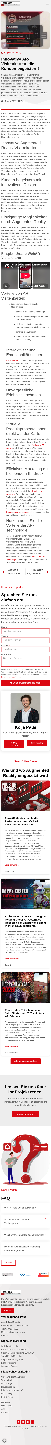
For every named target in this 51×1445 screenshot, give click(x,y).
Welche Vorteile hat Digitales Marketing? (24, 1235)
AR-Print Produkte (14, 361)
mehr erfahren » (12, 865)
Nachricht (6, 654)
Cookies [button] (5, 1412)
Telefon (5, 636)
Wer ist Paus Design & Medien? (20, 1208)
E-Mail (4, 645)
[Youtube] (23, 1422)
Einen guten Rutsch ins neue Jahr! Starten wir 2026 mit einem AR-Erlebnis (25, 1013)
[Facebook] (28, 1422)
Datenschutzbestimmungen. (12, 677)
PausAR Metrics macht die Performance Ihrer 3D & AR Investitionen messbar (22, 821)
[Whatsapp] (32, 1422)
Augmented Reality (12, 53)
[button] (47, 3)
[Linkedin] (18, 1422)
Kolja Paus (25, 727)
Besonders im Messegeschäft (19, 512)
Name (4, 627)
